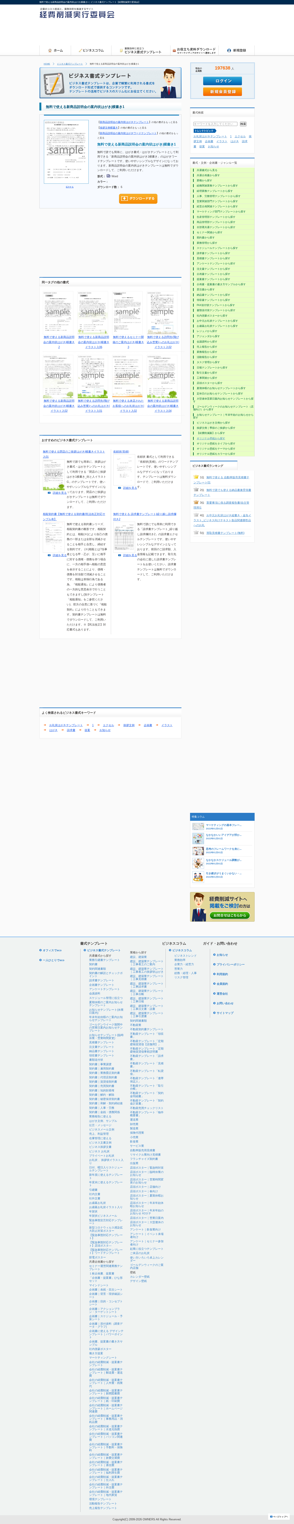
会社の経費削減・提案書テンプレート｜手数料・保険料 (106, 1447)
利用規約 (222, 974)
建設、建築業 (138, 957)
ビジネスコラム (182, 950)
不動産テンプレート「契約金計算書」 (147, 1102)
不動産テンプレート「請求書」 (147, 1057)
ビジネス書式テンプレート (70, 64)
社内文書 (94, 1194)
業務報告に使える (100, 1116)
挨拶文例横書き (109, 127)
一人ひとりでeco (53, 960)
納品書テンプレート (101, 1051)
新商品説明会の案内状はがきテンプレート (124, 122)
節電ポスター (97, 1257)
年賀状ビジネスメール (103, 1215)
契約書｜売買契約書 (101, 1086)
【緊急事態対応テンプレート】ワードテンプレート (106, 1251)
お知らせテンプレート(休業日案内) (106, 1011)
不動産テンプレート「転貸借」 (147, 1072)
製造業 (134, 1128)
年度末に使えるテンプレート (106, 1184)
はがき (53, 730)
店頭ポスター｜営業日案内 (147, 1218)
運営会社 (222, 993)
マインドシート (99, 1285)
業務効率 (180, 960)
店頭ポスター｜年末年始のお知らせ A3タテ (147, 1212)
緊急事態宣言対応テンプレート (106, 1222)
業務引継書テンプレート (104, 960)
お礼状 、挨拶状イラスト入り (106, 1161)
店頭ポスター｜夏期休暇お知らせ (147, 1197)
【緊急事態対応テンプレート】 (106, 1236)
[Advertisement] (176, 33)
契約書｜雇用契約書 (101, 1068)
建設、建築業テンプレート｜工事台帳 (147, 992)
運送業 (134, 1119)
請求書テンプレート (101, 980)
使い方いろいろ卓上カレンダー (147, 1259)
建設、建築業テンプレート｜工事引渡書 (147, 1015)
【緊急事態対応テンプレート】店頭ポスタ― (106, 1244)
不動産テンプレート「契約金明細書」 (147, 1094)
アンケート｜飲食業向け (145, 1229)
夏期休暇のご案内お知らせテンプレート (106, 1004)
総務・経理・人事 (185, 973)
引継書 (93, 1189)
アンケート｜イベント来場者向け (147, 1235)
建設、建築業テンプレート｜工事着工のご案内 (147, 963)
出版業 (134, 1163)
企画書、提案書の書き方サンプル (106, 1343)
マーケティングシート (103, 1357)
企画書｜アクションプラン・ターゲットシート (104, 1310)
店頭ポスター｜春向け (144, 1191)
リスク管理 (181, 977)
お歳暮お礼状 (97, 1202)
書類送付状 (96, 1059)
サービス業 (137, 1145)
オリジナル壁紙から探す (211, 438)
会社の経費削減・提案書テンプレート (106, 1363)
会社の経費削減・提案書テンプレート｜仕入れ (106, 1478)
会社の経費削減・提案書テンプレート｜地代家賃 (106, 1493)
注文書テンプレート (101, 1046)
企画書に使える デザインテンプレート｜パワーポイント (106, 1334)
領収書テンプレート (101, 1055)
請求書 (71, 730)
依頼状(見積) (121, 451)
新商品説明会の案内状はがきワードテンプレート (128, 133)
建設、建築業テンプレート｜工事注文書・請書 (147, 1007)
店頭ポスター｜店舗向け (145, 1186)
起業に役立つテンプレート (147, 1248)
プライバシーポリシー (231, 964)
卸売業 (134, 1124)
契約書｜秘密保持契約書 (104, 1099)
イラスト (167, 725)
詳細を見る (60, 492)
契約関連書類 (97, 968)
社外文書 (94, 1198)
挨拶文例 (129, 725)
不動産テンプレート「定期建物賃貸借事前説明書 (147, 1050)
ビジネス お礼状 (99, 1151)
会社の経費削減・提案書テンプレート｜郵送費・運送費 (106, 1372)
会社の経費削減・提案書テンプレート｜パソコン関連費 (106, 1437)
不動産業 (135, 1025)
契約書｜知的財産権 (101, 1090)
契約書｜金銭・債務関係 (104, 1112)
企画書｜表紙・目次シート (106, 1289)
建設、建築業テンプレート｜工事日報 (147, 1000)
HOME (47, 64)
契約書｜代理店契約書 (103, 1077)
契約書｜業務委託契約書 (104, 1072)
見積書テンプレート (101, 1042)
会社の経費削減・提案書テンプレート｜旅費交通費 (106, 1456)
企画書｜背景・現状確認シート (106, 1295)
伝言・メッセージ (100, 1125)
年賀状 (93, 1211)
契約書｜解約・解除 (101, 1094)
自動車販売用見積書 (142, 1150)
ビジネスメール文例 (101, 1129)
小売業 (134, 1137)
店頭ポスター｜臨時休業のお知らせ (147, 1173)
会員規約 (222, 983)
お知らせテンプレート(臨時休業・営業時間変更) (106, 1036)
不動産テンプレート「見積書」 (147, 1065)
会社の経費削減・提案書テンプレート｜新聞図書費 (106, 1392)
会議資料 (94, 993)
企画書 (148, 725)
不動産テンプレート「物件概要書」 (147, 1114)
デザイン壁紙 (138, 1281)
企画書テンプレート (101, 984)
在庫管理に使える (100, 1138)
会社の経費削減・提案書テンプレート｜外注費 (106, 1486)
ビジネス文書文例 (100, 1142)
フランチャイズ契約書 (144, 1158)
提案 (87, 730)
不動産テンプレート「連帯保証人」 (147, 1080)
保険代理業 (137, 1132)
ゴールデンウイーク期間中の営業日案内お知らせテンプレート (106, 1027)
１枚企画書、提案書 (101, 1273)
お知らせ (105, 730)
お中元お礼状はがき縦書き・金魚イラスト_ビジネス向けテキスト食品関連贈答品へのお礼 (222, 520)
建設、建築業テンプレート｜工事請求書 (147, 985)
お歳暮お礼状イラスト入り (106, 1207)
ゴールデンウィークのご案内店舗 (147, 1266)
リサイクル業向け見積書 (145, 1154)
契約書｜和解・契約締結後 (106, 1103)
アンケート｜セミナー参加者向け (147, 1243)
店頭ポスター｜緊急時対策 (147, 1167)
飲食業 (134, 1141)
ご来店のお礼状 (140, 1253)
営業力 (178, 968)
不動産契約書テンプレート (147, 1029)
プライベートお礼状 (101, 1155)
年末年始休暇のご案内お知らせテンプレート (106, 1018)
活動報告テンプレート (103, 1503)
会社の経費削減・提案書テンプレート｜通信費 (106, 1463)
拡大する (70, 187)
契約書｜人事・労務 (101, 1107)
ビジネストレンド (185, 955)
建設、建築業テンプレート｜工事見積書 (147, 977)
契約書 (93, 964)
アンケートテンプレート (104, 989)
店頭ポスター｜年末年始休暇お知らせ (147, 1204)
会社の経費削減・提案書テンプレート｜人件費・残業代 (106, 1383)
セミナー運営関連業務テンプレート (106, 1267)
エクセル (108, 725)
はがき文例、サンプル (103, 1121)
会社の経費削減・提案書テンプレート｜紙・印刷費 (106, 1399)
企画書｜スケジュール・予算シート (106, 1318)
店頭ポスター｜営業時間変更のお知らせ (147, 1181)
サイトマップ (225, 1013)
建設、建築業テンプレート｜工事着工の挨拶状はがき (147, 970)
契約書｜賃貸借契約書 (103, 1081)
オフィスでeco (52, 950)
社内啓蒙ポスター (100, 1349)
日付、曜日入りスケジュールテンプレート (106, 1169)
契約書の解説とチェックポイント (106, 974)
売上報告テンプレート (103, 1508)
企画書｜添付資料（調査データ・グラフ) (106, 1325)
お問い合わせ (225, 1003)
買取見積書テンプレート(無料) (225, 533)
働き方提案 (96, 1353)
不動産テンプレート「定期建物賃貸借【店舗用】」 (147, 1042)
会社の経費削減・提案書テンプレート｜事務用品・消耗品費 (106, 1419)
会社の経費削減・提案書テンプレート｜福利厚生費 (106, 1471)
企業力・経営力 (184, 964)
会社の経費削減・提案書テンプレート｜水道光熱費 (106, 1428)
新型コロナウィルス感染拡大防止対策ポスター (106, 1229)
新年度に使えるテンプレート (106, 1176)
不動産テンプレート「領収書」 (147, 1035)
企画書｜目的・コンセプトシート (106, 1303)
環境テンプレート (100, 1499)
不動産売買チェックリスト (147, 1108)
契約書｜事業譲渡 (100, 1064)
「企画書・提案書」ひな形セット (106, 1279)
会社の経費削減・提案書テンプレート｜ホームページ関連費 (106, 1408)
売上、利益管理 (99, 1133)
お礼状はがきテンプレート (66, 725)
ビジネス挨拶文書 (100, 1146)
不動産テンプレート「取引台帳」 (147, 1087)
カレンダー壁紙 (140, 1276)
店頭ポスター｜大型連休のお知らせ (147, 1224)
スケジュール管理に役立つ (106, 998)
